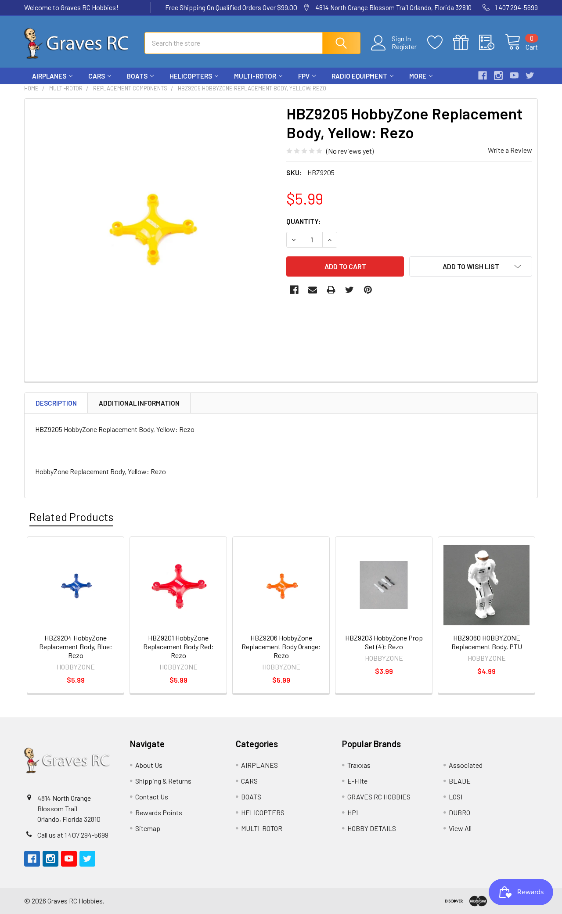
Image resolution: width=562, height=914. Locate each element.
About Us (148, 765)
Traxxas (359, 765)
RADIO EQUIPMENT (359, 76)
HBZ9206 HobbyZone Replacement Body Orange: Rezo (281, 646)
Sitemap (147, 828)
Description (56, 403)
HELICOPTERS (190, 76)
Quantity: (303, 221)
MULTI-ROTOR (255, 76)
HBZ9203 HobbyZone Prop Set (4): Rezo (384, 642)
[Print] (331, 290)
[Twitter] (530, 75)
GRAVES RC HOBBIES (379, 796)
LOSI (455, 796)
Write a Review (510, 150)
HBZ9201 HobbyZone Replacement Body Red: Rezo (178, 646)
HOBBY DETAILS (371, 828)
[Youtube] (514, 75)
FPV (304, 76)
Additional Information (139, 403)
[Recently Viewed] (492, 42)
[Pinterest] (368, 290)
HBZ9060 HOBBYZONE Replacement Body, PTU (486, 642)
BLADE (460, 781)
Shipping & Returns (163, 781)
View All (460, 828)
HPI (352, 812)
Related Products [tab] (71, 516)
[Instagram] (498, 75)
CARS (96, 76)
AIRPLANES (49, 76)
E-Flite (357, 781)
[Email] (313, 290)
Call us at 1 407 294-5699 (72, 835)
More (417, 76)
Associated (466, 765)
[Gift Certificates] (466, 42)
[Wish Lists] (440, 42)
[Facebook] (482, 75)
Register (404, 46)
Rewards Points (158, 812)
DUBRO (459, 812)
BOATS (137, 76)
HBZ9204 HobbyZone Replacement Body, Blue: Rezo (75, 646)
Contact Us (151, 796)
